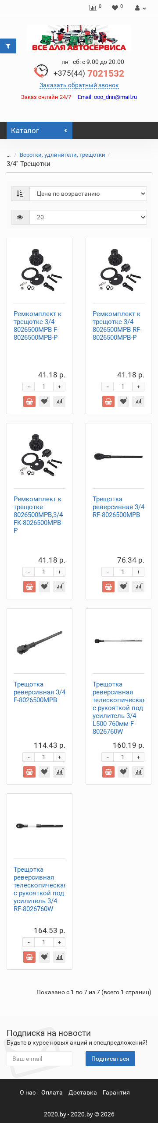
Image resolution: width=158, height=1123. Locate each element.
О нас (28, 1092)
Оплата (52, 1092)
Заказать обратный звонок (79, 84)
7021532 (89, 73)
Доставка (82, 1092)
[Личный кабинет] (139, 8)
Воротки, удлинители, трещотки (62, 154)
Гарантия (116, 1092)
